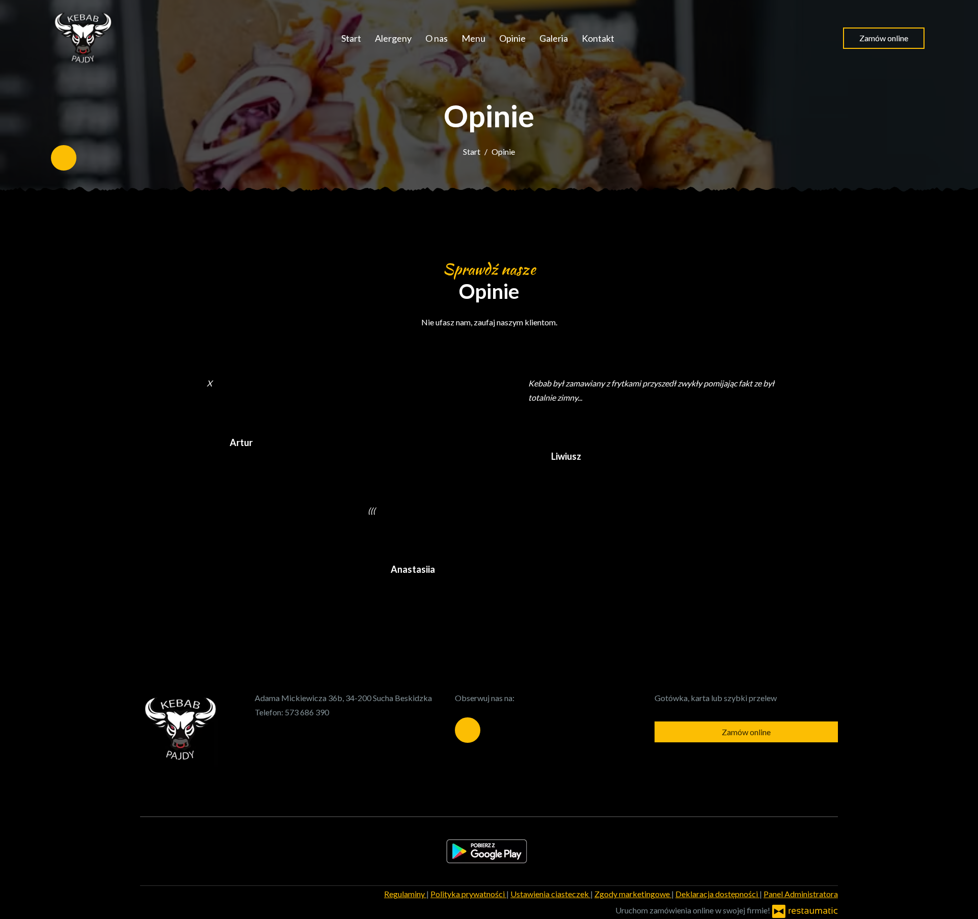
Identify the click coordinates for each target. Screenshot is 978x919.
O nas (436, 38)
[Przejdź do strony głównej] (82, 38)
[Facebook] (63, 158)
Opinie (512, 38)
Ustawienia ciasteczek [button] (550, 894)
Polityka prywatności (468, 894)
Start (351, 38)
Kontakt (598, 38)
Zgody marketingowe (632, 894)
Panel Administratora (801, 894)
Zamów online (883, 38)
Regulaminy (405, 894)
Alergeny (393, 38)
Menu (473, 38)
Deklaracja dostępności (717, 894)
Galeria (553, 38)
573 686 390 (307, 712)
